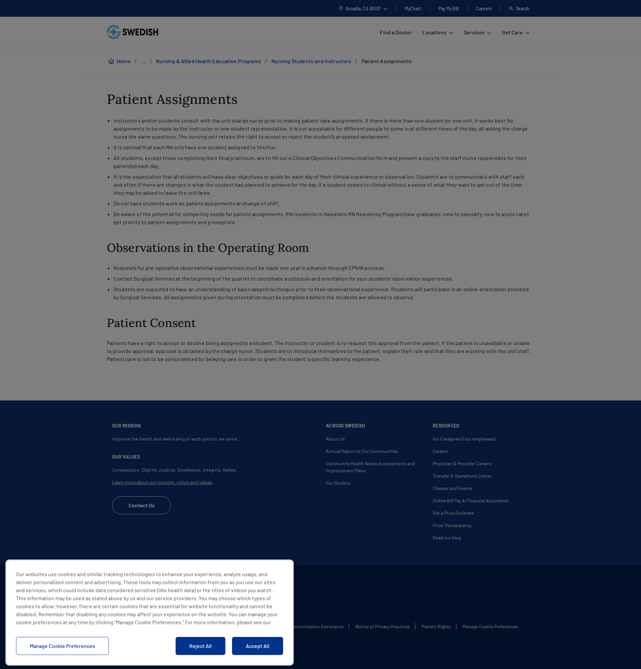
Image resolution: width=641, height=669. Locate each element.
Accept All (257, 646)
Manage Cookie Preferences (62, 646)
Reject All (200, 646)
